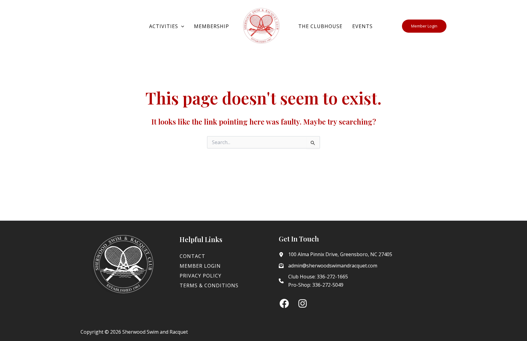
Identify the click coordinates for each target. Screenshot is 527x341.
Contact (192, 256)
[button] (181, 26)
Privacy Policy (200, 275)
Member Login (200, 266)
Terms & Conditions (209, 285)
